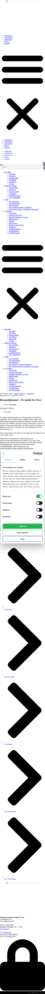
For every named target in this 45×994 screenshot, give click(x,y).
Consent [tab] (8, 460)
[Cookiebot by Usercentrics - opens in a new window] (32, 453)
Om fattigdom (13, 205)
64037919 (7, 933)
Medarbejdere (13, 219)
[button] (22, 91)
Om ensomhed (14, 201)
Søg (1, 165)
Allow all (22, 526)
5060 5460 (10, 925)
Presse (6, 41)
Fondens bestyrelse (15, 215)
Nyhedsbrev (8, 38)
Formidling (12, 180)
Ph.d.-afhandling (14, 197)
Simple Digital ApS (40, 992)
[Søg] (44, 166)
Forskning (12, 176)
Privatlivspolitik (14, 233)
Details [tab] (22, 460)
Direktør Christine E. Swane (18, 217)
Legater (11, 184)
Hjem (10, 393)
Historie (11, 221)
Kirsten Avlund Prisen (16, 225)
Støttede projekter (10, 186)
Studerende (12, 182)
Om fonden (8, 211)
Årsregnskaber (14, 231)
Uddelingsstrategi (15, 229)
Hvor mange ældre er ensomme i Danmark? (24, 209)
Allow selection (22, 533)
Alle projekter (13, 188)
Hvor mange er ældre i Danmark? (20, 207)
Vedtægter (12, 227)
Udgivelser (8, 36)
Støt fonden (8, 39)
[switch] (39, 503)
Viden (6, 199)
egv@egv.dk (4, 929)
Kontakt (7, 43)
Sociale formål (14, 178)
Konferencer (13, 223)
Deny (22, 539)
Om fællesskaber (14, 203)
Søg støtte (7, 172)
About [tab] (37, 460)
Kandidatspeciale (15, 196)
